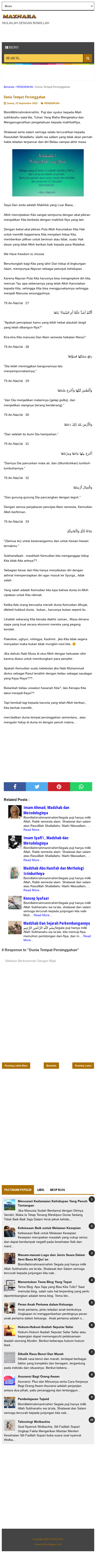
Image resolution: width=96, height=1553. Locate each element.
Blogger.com (55, 1544)
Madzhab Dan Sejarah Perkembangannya (56, 923)
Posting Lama (83, 1065)
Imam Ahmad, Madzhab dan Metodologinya (46, 810)
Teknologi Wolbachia (34, 1421)
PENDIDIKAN (51, 103)
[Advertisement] (49, 33)
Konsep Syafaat (36, 898)
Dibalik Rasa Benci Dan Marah (41, 1354)
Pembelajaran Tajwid (33, 1399)
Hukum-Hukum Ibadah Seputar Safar (45, 1327)
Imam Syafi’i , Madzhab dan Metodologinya (45, 840)
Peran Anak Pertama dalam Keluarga (45, 1304)
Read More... (32, 829)
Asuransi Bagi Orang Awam (38, 1376)
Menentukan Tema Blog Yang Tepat (45, 1282)
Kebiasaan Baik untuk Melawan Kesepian (49, 1228)
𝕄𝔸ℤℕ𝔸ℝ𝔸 (56, 1539)
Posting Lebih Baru (16, 1065)
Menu (13, 47)
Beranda (51, 1065)
